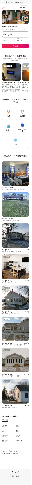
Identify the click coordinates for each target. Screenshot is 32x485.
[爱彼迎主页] (3, 7)
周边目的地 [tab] (5, 420)
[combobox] (15, 35)
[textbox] (8, 41)
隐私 (13, 476)
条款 (17, 476)
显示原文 (22, 2)
